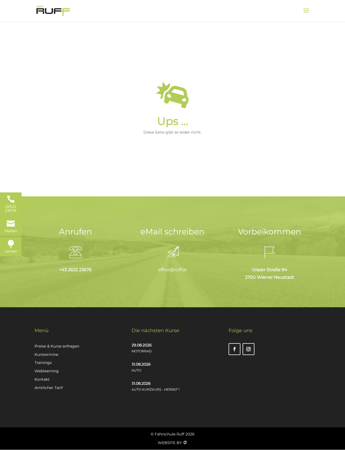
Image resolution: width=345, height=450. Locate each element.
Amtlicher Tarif (48, 387)
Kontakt (42, 379)
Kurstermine (46, 354)
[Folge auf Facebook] (234, 349)
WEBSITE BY (170, 442)
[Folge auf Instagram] (248, 349)
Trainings (43, 362)
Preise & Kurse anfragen (56, 346)
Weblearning (46, 371)
